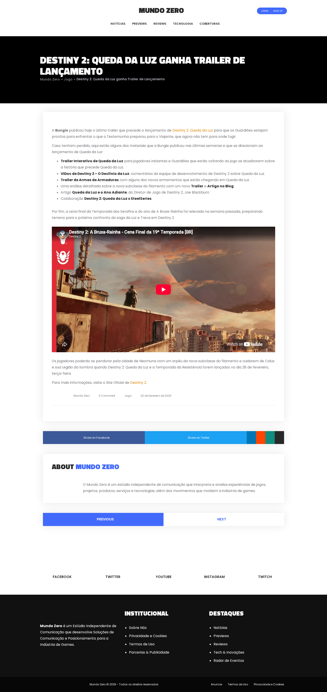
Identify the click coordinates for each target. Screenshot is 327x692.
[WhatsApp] (270, 437)
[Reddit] (260, 437)
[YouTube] (61, 11)
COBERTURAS (210, 24)
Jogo (68, 79)
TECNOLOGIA (183, 24)
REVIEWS (159, 24)
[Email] (279, 437)
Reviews (221, 644)
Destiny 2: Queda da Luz (192, 130)
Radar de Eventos (229, 660)
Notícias (220, 627)
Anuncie (216, 684)
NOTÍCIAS (118, 24)
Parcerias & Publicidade (149, 652)
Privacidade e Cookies (148, 636)
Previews (221, 636)
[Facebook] (49, 11)
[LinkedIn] (251, 437)
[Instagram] (67, 11)
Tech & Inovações (229, 652)
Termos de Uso (142, 644)
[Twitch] (71, 11)
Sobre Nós (138, 627)
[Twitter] (55, 11)
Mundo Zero (161, 10)
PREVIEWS (139, 24)
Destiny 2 (138, 382)
